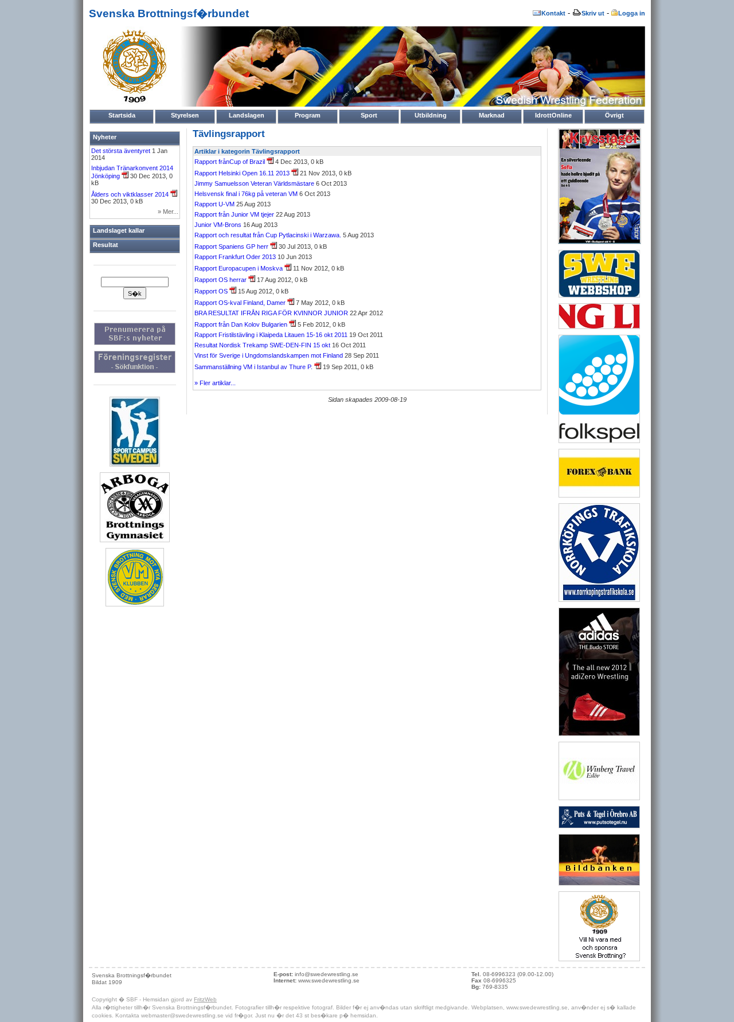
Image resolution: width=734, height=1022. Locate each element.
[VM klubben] (135, 604)
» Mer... (168, 211)
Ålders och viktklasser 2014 (130, 194)
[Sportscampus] (135, 464)
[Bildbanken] (599, 883)
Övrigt (614, 115)
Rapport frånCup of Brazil (230, 161)
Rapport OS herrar (221, 279)
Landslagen (246, 115)
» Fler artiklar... (215, 382)
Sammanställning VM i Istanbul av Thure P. (254, 366)
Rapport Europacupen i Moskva (239, 268)
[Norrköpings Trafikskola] (599, 599)
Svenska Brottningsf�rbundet (169, 13)
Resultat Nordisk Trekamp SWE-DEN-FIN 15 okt (262, 345)
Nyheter (104, 137)
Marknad (492, 115)
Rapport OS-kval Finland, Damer (240, 302)
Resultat (105, 244)
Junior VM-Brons (217, 224)
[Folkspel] (599, 440)
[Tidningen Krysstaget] (599, 241)
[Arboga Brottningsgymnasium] (135, 540)
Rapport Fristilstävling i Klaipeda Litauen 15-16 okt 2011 (271, 334)
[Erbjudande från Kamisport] (599, 733)
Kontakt (553, 13)
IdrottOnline (553, 115)
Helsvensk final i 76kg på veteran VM (246, 193)
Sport (369, 115)
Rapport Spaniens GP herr (232, 246)
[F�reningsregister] (134, 370)
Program (308, 115)
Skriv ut (592, 13)
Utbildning (431, 115)
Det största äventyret (121, 150)
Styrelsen (185, 115)
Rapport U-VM (215, 204)
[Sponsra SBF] (599, 959)
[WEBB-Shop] (599, 295)
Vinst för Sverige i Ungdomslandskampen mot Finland (268, 355)
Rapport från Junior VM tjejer (234, 214)
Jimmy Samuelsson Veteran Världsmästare (254, 183)
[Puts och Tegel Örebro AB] (599, 826)
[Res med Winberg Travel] (599, 797)
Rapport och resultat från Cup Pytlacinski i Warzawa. (267, 235)
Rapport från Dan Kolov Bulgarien (241, 324)
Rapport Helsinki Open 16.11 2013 (242, 173)
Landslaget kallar (119, 230)
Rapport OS (211, 291)
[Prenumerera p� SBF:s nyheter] (134, 342)
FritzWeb (205, 999)
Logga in (631, 13)
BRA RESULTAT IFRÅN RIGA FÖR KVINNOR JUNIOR (271, 313)
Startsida (121, 115)
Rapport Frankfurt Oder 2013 (235, 256)
